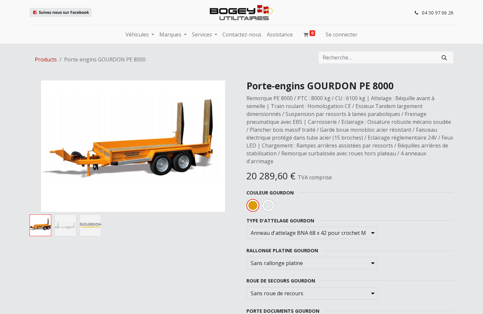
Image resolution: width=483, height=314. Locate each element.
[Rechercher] (444, 57)
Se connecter (341, 34)
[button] (45, 146)
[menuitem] (242, 34)
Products (46, 59)
